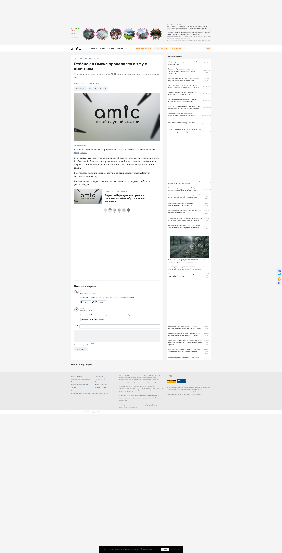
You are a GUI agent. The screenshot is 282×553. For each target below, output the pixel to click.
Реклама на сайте (100, 379)
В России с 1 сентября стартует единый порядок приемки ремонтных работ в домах (184, 327)
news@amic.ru (139, 390)
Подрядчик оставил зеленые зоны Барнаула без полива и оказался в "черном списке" (185, 219)
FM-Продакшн (99, 376)
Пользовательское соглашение (81, 379)
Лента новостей (174, 56)
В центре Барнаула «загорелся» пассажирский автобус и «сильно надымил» (125, 198)
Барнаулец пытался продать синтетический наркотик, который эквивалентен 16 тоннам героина (185, 342)
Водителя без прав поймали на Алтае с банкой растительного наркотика (183, 100)
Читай (102, 48)
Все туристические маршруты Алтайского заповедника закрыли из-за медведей (184, 350)
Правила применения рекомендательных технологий (88, 391)
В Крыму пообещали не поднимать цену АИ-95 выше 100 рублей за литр (183, 93)
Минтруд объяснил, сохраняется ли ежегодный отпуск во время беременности (184, 268)
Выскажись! (80, 89)
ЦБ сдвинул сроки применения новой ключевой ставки (182, 63)
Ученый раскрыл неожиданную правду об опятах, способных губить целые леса (184, 196)
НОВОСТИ (78, 59)
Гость (82, 291)
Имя (76, 325)
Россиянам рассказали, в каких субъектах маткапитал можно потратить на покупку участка (184, 227)
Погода (73, 382)
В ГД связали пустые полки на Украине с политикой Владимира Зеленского (183, 79)
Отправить (81, 349)
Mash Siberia (80, 153)
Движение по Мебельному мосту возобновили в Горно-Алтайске (180, 204)
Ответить (101, 302)
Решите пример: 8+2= (82, 345)
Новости (93, 48)
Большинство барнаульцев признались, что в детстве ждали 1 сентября (184, 131)
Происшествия (92, 59)
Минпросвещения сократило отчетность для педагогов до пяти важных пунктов (185, 182)
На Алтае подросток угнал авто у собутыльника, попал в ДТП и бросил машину (182, 115)
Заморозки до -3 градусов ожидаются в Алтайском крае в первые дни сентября (183, 261)
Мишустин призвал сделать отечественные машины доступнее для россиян (184, 211)
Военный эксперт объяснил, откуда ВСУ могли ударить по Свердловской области (183, 86)
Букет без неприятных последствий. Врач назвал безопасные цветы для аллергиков (184, 107)
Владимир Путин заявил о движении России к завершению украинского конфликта (182, 71)
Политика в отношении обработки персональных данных (89, 393)
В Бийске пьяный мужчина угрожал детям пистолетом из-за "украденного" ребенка (184, 334)
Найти (208, 48)
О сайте (97, 382)
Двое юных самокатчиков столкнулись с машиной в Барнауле (183, 275)
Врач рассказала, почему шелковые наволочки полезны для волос (181, 124)
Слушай (111, 48)
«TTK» (98, 412)
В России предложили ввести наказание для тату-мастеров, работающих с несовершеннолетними (183, 360)
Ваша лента (177, 48)
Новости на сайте (76, 376)
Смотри (120, 48)
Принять (165, 549)
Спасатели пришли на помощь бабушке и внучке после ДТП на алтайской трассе (183, 189)
